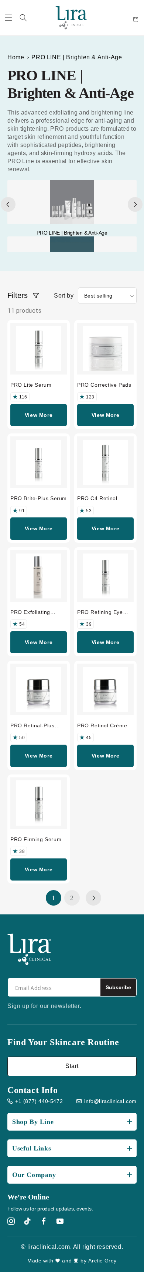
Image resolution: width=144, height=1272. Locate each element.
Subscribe (118, 987)
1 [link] (53, 898)
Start (72, 1066)
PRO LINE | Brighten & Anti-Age (76, 57)
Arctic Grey (102, 1261)
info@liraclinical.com (110, 1101)
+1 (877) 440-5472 (39, 1101)
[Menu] (8, 17)
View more (38, 415)
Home (15, 57)
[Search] (23, 17)
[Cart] (135, 19)
